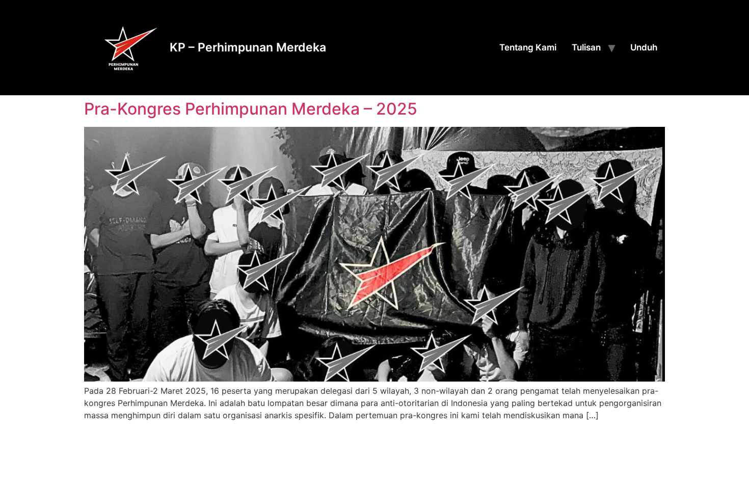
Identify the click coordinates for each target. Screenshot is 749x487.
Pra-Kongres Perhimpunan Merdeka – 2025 (250, 109)
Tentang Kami (527, 47)
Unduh (643, 47)
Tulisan (586, 47)
